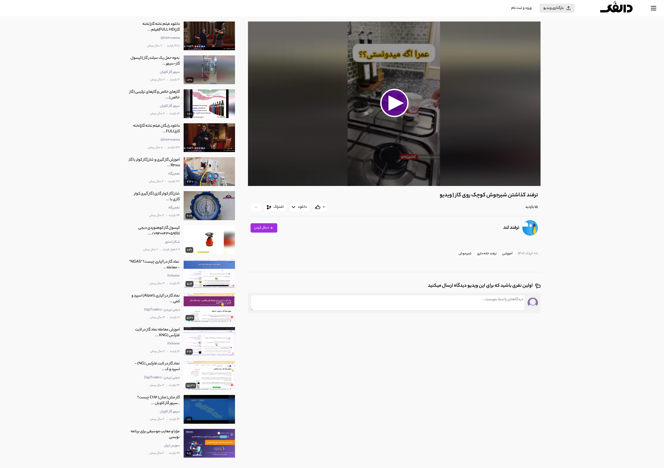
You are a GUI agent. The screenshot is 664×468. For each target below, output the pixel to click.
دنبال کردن (261, 228)
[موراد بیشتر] (256, 207)
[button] (394, 103)
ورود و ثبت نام (521, 8)
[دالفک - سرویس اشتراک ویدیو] (621, 8)
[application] (394, 103)
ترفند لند (511, 228)
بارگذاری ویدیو (553, 8)
